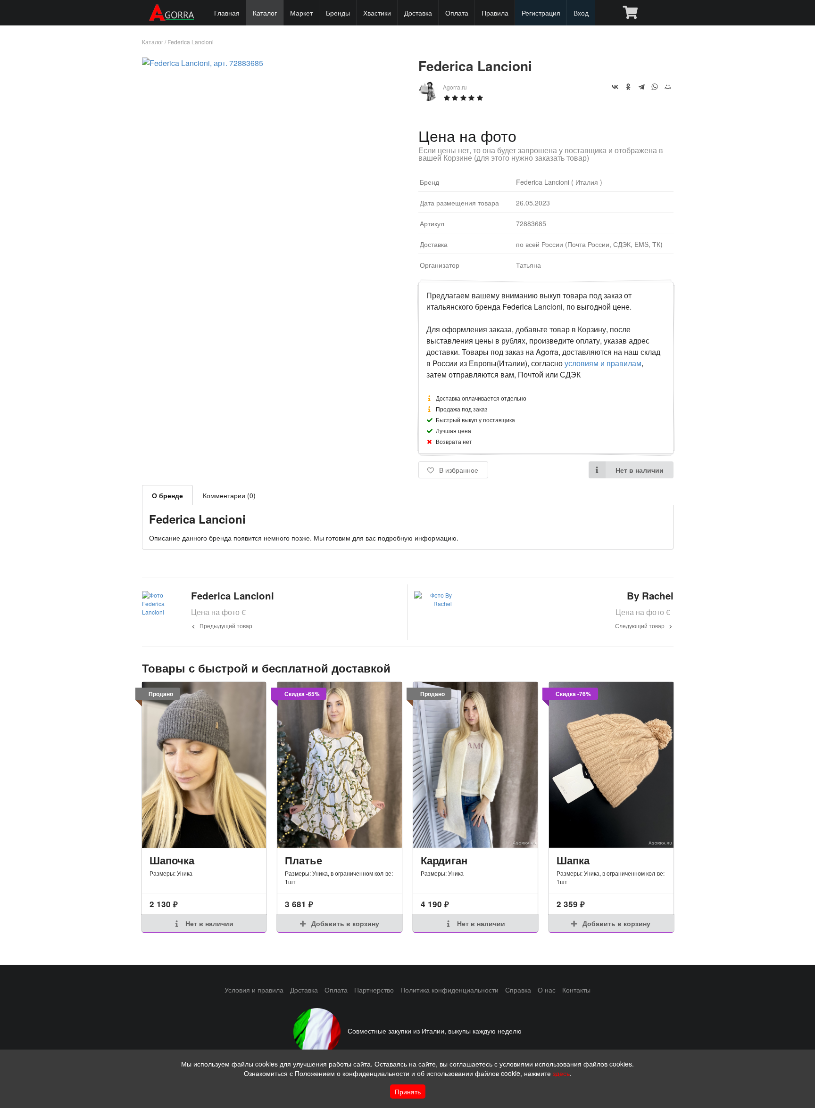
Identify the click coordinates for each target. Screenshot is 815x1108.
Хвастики (377, 12)
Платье (303, 860)
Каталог (265, 12)
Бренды (338, 12)
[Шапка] (611, 765)
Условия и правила (254, 989)
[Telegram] (641, 86)
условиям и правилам (603, 363)
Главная (227, 12)
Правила (495, 12)
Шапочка (172, 860)
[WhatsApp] (654, 86)
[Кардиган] (475, 765)
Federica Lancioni (190, 42)
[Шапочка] (204, 765)
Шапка (573, 860)
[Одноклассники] (628, 86)
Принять (408, 1091)
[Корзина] (630, 12)
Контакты (576, 989)
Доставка (418, 12)
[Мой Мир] (668, 86)
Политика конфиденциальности (449, 989)
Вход (581, 12)
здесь (561, 1073)
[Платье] (339, 765)
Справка (518, 989)
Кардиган (444, 860)
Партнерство (374, 989)
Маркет (301, 12)
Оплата (456, 12)
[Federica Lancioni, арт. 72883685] (202, 62)
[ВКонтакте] (615, 86)
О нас (547, 989)
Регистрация (541, 12)
